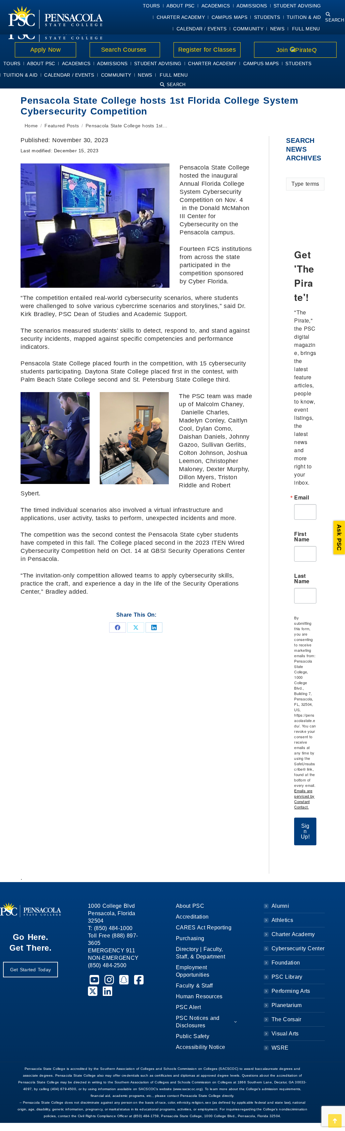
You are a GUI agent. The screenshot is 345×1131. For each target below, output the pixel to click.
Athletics (282, 920)
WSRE (280, 1048)
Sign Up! (305, 831)
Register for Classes (207, 49)
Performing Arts (291, 991)
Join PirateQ (295, 50)
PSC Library (287, 977)
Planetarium (287, 1005)
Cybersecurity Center (298, 948)
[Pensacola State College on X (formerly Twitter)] (93, 993)
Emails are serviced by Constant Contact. (304, 798)
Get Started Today (30, 969)
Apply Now (46, 49)
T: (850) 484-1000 (110, 928)
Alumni (280, 906)
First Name (301, 536)
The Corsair (286, 1019)
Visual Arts (285, 1033)
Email (301, 497)
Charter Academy (293, 934)
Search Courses (124, 49)
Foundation (286, 963)
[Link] (55, 17)
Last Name (301, 578)
